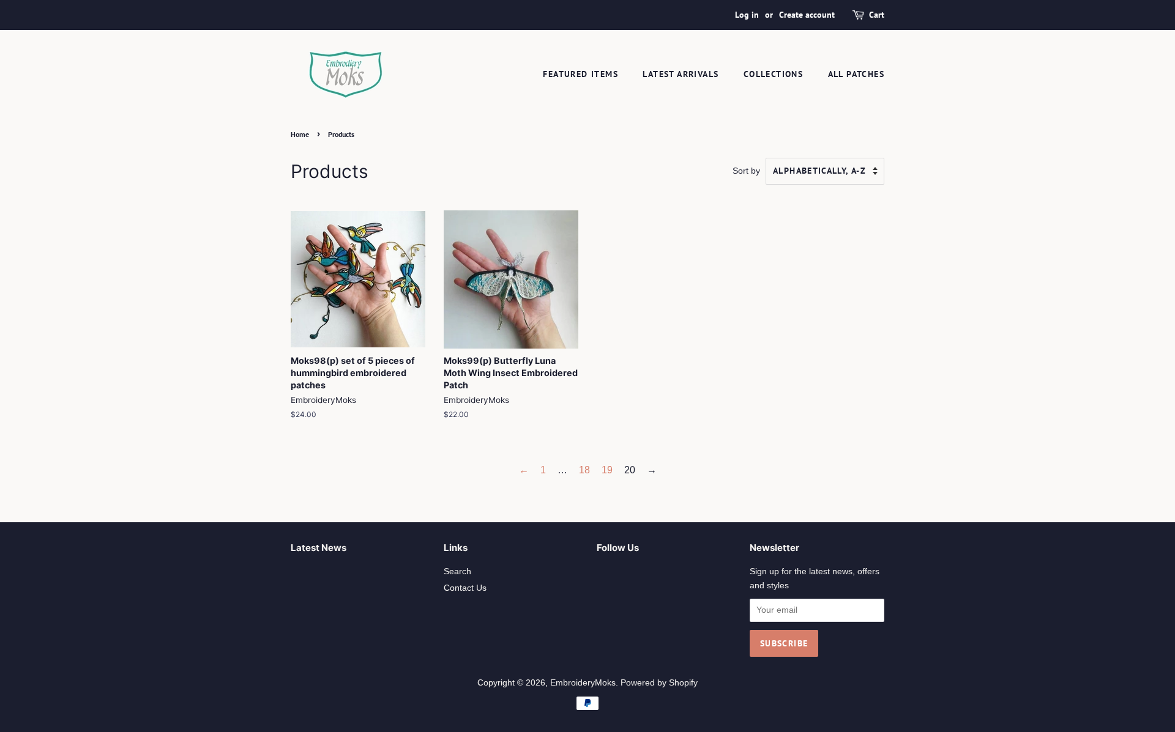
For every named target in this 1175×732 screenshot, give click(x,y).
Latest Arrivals (680, 73)
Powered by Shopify (659, 682)
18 (584, 470)
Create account (807, 14)
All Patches (856, 73)
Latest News (318, 547)
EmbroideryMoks (583, 682)
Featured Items (580, 73)
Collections (773, 73)
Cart (876, 14)
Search (457, 571)
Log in (747, 14)
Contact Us (465, 588)
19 (607, 470)
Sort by (746, 171)
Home (300, 134)
